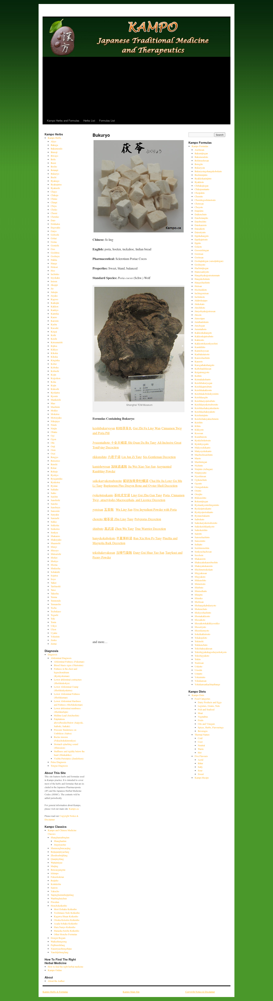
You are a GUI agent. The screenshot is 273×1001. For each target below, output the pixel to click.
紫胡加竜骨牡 (132, 481)
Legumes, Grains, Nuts (209, 705)
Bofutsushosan (202, 160)
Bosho (54, 166)
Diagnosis (52, 654)
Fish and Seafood (206, 709)
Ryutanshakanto (202, 515)
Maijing (54, 866)
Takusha (55, 593)
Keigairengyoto (202, 372)
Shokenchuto (201, 609)
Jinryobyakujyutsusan (205, 311)
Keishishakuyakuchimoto (207, 418)
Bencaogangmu (58, 869)
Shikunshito (200, 580)
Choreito (199, 196)
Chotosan (199, 203)
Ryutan (54, 485)
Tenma (54, 597)
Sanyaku (55, 514)
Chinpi (54, 202)
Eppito (198, 243)
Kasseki (54, 327)
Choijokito (200, 192)
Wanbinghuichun (59, 898)
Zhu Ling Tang (124, 519)
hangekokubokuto (104, 538)
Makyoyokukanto (203, 451)
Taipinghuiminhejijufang (62, 894)
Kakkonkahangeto (203, 332)
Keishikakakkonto (203, 390)
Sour (200, 770)
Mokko (54, 410)
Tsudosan (199, 662)
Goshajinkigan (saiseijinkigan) (209, 261)
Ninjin (54, 428)
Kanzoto (199, 361)
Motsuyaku (56, 417)
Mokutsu (55, 414)
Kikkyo (54, 349)
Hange (54, 263)
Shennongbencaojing (61, 848)
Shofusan (199, 601)
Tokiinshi (199, 641)
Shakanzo (55, 536)
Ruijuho (54, 880)
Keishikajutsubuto (203, 386)
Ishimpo (55, 873)
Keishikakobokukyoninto (207, 393)
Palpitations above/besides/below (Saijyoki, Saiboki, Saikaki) (68, 722)
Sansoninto (200, 540)
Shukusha (55, 568)
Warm (200, 748)
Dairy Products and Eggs (210, 702)
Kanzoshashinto (202, 357)
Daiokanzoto (201, 225)
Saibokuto (199, 519)
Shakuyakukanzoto (204, 565)
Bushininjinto (201, 174)
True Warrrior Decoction (150, 528)
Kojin (53, 374)
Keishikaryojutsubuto (205, 400)
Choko (54, 209)
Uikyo (54, 625)
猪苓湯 (109, 519)
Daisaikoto (200, 228)
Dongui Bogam (58, 937)
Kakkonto (199, 339)
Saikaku (54, 489)
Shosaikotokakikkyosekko (207, 623)
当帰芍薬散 (124, 552)
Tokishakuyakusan (203, 648)
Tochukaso (56, 611)
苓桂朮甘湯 (122, 495)
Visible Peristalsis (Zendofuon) (69, 758)
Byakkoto (199, 182)
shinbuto (98, 528)
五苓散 (109, 509)
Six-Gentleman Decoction (159, 457)
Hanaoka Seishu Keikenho (66, 930)
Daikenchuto (201, 214)
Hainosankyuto (202, 271)
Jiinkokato (199, 304)
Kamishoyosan (202, 350)
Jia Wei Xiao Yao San (142, 466)
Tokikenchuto (201, 644)
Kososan (199, 433)
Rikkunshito (200, 497)
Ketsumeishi (57, 342)
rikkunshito (100, 457)
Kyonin (54, 396)
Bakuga (54, 145)
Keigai (54, 331)
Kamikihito (200, 347)
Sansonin (55, 510)
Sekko (54, 521)
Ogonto (198, 483)
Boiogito (199, 164)
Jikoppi (54, 284)
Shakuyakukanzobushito (206, 562)
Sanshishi (55, 500)
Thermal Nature (202, 734)
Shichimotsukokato (204, 569)
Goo (53, 249)
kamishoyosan (101, 466)
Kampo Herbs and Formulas (63, 120)
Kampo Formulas (200, 146)
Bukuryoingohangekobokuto (208, 171)
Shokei (54, 557)
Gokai (54, 238)
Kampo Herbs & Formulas (55, 991)
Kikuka (54, 356)
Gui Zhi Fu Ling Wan (146, 428)
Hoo (53, 270)
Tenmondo (56, 600)
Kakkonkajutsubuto (204, 336)
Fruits (200, 720)
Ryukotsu (55, 482)
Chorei (54, 213)
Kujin (53, 385)
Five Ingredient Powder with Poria (155, 509)
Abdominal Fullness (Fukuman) (69, 661)
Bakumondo (56, 148)
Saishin (54, 496)
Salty (200, 766)
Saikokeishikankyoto (204, 526)
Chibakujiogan (201, 185)
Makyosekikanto (202, 447)
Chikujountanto (202, 189)
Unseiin (198, 670)
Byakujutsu (56, 184)
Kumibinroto (201, 436)
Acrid (200, 759)
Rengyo (54, 457)
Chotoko (55, 216)
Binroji (54, 152)
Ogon (53, 439)
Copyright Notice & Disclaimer (200, 991)
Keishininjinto (201, 415)
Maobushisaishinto (204, 454)
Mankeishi (56, 399)
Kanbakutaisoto (202, 354)
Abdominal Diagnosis (61, 658)
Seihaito (198, 544)
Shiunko (199, 598)
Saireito (198, 533)
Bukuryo (55, 173)
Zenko (54, 640)
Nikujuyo (55, 421)
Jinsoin (198, 314)
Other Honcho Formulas (65, 934)
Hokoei (54, 266)
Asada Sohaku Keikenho (66, 923)
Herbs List (89, 120)
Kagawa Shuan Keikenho (66, 916)
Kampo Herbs (54, 137)
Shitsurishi (56, 554)
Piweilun (55, 902)
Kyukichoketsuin (203, 440)
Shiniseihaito (201, 591)
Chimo (54, 198)
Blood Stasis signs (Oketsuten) (68, 665)
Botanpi (54, 170)
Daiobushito (200, 221)
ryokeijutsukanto (103, 495)
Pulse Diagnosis (58, 762)
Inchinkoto (200, 296)
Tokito (198, 659)
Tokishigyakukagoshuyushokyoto (211, 652)
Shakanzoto (200, 558)
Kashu (54, 324)
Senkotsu (55, 528)
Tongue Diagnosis (59, 765)
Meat (200, 713)
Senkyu (54, 532)
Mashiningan (201, 461)
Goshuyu (55, 256)
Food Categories (202, 698)
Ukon (53, 629)
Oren (53, 449)
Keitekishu (56, 884)
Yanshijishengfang (59, 952)
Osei (53, 453)
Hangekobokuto (202, 278)
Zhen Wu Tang (124, 528)
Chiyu (54, 205)
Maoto (198, 458)
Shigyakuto (200, 576)
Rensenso (55, 460)
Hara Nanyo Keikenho (64, 927)
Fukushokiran (57, 876)
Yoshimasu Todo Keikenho (67, 912)
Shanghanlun (60, 841)
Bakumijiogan (201, 153)
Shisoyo (55, 550)
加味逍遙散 (119, 466)
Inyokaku (55, 277)
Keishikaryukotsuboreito (206, 404)
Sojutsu (54, 575)
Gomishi (55, 245)
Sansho (54, 503)
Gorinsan (199, 257)
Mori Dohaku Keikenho (65, 909)
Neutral (201, 745)
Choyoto (199, 207)
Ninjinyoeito (200, 472)
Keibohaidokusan (203, 368)
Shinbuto (199, 587)
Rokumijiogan (201, 501)
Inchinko (55, 274)
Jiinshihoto (200, 307)
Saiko (53, 493)
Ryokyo (54, 475)
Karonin (55, 320)
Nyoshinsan (200, 476)
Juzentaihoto (200, 329)
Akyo (53, 141)
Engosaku (55, 227)
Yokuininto (200, 677)
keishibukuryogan (104, 428)
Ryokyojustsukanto (204, 512)
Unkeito (198, 666)
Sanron (54, 887)
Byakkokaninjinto (203, 178)
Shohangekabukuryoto (205, 605)
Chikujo (54, 195)
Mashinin (55, 406)
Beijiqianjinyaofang (60, 851)
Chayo (54, 191)
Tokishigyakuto (202, 655)
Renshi (54, 464)
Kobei (54, 363)
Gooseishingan (202, 250)
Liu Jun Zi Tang (132, 457)
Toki (53, 618)
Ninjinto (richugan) (204, 469)
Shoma (54, 564)
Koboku (55, 367)
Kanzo (54, 317)
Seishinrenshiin (202, 548)
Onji (53, 446)
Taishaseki (56, 586)
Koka (53, 381)
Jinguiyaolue (60, 844)
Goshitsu (55, 252)
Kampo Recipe (202, 777)
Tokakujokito (201, 637)
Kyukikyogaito (202, 443)
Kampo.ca (74, 808)
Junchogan (200, 325)
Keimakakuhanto (203, 379)
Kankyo (54, 310)
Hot (199, 752)
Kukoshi (55, 388)
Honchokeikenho (59, 905)
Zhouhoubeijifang (59, 855)
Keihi (53, 335)
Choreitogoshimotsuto (205, 200)
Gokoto (198, 246)
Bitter (200, 763)
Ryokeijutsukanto (203, 508)
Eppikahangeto (202, 235)
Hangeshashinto (202, 282)
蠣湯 (145, 481)
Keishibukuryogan (203, 382)
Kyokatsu (55, 392)
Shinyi (54, 546)
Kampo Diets (198, 695)
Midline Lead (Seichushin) (66, 715)
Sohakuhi (55, 571)
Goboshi (55, 234)
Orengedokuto (201, 487)
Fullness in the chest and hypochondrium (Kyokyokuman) (65, 672)
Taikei (53, 582)
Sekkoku (55, 525)
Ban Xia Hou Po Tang (147, 538)
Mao (53, 403)
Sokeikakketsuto (202, 634)
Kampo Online (55, 970)
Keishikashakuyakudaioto (207, 408)
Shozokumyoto (202, 630)
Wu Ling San (124, 509)
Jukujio (54, 292)
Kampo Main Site (131, 991)
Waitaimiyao (56, 862)
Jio (52, 288)
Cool (200, 741)
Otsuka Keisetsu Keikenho (66, 919)
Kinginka (55, 360)
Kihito (198, 426)
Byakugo (55, 180)
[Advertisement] (136, 87)
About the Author (56, 980)
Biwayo (54, 155)
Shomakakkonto (202, 616)
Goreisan (199, 253)
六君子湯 (114, 457)
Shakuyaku (56, 539)
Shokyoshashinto (203, 612)
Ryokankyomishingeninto (207, 504)
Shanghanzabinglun (60, 837)
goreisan (98, 509)
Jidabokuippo (201, 300)
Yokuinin (55, 636)
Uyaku (54, 632)
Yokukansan (200, 680)
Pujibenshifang (58, 945)
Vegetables (203, 716)
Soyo (53, 579)
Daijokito (199, 210)
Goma (54, 241)
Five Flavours (201, 756)
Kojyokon (55, 378)
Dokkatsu (55, 223)
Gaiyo (54, 231)
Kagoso (54, 299)
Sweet (201, 774)
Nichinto (199, 465)
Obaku (54, 432)
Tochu (54, 607)
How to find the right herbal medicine (65, 966)
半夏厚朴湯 (124, 538)
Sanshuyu (55, 507)
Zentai (54, 643)
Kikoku (54, 353)
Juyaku (54, 295)
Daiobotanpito (201, 217)
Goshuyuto (200, 264)
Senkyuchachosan (203, 551)
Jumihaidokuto (202, 322)
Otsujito (198, 494)
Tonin (53, 622)
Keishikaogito (201, 397)
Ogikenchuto (201, 479)
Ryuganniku (56, 478)
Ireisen (54, 281)
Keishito (199, 422)
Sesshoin (199, 555)
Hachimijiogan (201, 268)
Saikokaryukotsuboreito (206, 522)
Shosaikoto (200, 619)
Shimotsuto (200, 583)
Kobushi (55, 371)
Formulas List (107, 120)
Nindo (54, 424)
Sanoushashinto (202, 537)
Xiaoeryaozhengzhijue (61, 948)
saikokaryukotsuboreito (107, 481)
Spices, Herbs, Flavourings (211, 727)
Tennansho (56, 604)
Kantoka (55, 313)
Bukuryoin (200, 167)
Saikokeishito (201, 530)
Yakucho (55, 891)
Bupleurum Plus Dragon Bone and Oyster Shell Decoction (140, 485)
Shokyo (54, 561)
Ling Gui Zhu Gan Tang (146, 495)
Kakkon (54, 306)
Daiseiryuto (200, 232)
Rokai (53, 467)
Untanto (198, 673)
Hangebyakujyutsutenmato (207, 275)
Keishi (54, 338)
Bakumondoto (201, 156)
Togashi (54, 615)
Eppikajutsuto (201, 239)
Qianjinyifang (57, 858)
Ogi (52, 435)
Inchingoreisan (202, 293)
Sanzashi (55, 518)
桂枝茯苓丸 (124, 428)
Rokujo (54, 471)
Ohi (52, 442)
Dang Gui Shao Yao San (148, 552)
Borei (53, 162)
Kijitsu (54, 345)
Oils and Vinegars (206, 723)
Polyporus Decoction (148, 519)
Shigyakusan (201, 573)
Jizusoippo (200, 318)
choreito (98, 519)
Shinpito (199, 594)
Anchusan (199, 149)
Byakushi (55, 188)
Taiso (53, 589)
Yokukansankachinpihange (207, 684)
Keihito (198, 375)
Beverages (203, 731)
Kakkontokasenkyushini (206, 343)
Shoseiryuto (200, 626)
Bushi (53, 177)
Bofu (53, 159)
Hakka (54, 259)
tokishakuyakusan (104, 552)
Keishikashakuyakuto (205, 411)
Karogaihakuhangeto (204, 365)
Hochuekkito (201, 289)
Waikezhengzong (59, 941)
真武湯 (109, 528)
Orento (198, 490)
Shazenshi (55, 543)
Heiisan (198, 286)
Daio (53, 220)
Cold (200, 738)
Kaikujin (55, 302)
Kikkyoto (199, 429)
